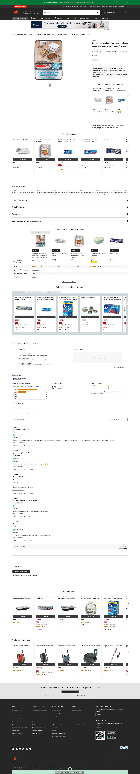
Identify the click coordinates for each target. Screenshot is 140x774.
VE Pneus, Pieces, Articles (37, 716)
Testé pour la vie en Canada (58, 724)
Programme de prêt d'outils (38, 730)
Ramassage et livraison (17, 718)
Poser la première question (21, 571)
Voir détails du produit (111, 51)
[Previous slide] (12, 2)
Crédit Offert (67, 6)
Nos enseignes (55, 716)
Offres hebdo (47, 18)
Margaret (15, 432)
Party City (95, 18)
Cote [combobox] (14, 413)
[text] (22, 165)
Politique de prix (75, 721)
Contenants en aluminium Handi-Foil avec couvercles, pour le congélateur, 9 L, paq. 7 (110, 46)
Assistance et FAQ (16, 713)
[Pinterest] (27, 749)
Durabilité (54, 730)
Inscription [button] (76, 6)
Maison (21, 34)
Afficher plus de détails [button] (69, 282)
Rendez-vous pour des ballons (38, 727)
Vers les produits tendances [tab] (52, 292)
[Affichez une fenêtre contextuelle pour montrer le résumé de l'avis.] (125, 112)
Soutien (84, 6)
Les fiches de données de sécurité (19, 727)
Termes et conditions (76, 713)
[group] (66, 165)
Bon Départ (54, 727)
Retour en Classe (84, 18)
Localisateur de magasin (17, 710)
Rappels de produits (16, 724)
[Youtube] (23, 749)
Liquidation (59, 18)
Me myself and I (17, 455)
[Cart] (125, 12)
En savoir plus (99, 727)
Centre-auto (105, 18)
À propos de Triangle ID (57, 713)
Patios (67, 18)
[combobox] (119, 419)
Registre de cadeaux (36, 724)
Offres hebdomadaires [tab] (18, 292)
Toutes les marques (56, 721)
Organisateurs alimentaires (41, 34)
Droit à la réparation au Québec (78, 724)
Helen (14, 526)
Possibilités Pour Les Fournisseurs (59, 736)
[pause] (17, 2)
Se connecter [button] (120, 6)
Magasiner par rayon (21, 18)
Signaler (31, 445)
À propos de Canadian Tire (57, 710)
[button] (98, 12)
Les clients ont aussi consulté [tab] (35, 292)
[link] (98, 52)
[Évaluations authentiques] (19, 379)
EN (125, 6)
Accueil (16, 34)
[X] (17, 749)
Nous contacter (15, 730)
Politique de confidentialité (77, 710)
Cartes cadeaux (35, 721)
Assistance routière (36, 718)
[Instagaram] (20, 749)
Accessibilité (74, 718)
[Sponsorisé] (70, 24)
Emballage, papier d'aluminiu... (60, 34)
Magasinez (90, 2)
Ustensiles (28, 34)
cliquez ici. (101, 128)
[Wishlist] (119, 12)
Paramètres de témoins (17, 733)
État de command (110, 12)
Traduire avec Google (18, 442)
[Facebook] (13, 749)
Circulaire (35, 18)
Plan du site (74, 716)
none (14, 479)
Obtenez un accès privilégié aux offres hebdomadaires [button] (69, 772)
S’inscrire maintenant (89, 696)
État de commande (16, 716)
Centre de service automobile (38, 713)
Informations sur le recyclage (58, 733)
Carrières (54, 718)
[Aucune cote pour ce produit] (54, 266)
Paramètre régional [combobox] (26, 413)
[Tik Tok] (30, 749)
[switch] (15, 261)
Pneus (74, 18)
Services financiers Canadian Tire (39, 710)
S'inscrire (99, 714)
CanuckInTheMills (17, 503)
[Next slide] (127, 2)
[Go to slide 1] (50, 85)
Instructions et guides (37, 733)
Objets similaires (123, 51)
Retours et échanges (16, 721)
